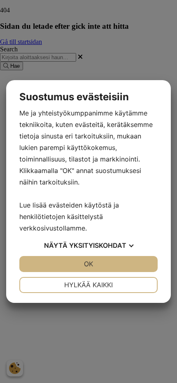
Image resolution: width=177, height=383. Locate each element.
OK (88, 264)
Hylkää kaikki (88, 285)
